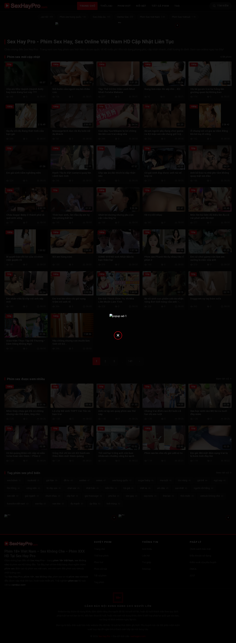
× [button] (118, 335)
